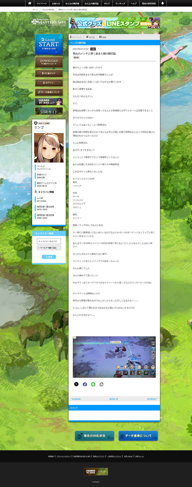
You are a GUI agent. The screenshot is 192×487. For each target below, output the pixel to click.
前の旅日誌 (76, 398)
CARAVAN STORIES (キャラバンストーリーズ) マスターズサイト (49, 22)
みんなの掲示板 (72, 3)
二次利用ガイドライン (114, 456)
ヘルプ (134, 3)
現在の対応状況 (149, 3)
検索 (50, 257)
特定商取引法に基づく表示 (82, 456)
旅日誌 (92, 37)
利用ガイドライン (98, 456)
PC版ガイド (49, 73)
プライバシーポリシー (64, 456)
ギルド (107, 3)
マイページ (42, 3)
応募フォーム (139, 456)
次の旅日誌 (151, 398)
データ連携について (49, 92)
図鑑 (104, 37)
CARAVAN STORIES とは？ (49, 101)
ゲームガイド (49, 111)
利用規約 (51, 456)
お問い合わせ (128, 456)
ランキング (120, 3)
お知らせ (56, 3)
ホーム (35, 9)
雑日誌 (76, 57)
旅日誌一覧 (114, 398)
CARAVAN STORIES (96, 471)
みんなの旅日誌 (92, 3)
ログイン (49, 83)
